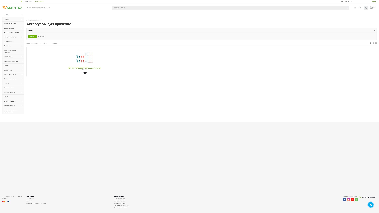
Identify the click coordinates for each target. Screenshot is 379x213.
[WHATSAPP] (356, 199)
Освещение (7, 46)
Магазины (29, 201)
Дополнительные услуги (121, 205)
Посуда (6, 83)
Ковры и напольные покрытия (10, 51)
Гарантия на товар (120, 203)
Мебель (6, 19)
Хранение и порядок (10, 23)
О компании (30, 198)
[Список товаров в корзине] (370, 9)
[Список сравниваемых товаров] (355, 8)
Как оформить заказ (120, 207)
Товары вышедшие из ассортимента (11, 111)
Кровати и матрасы (10, 37)
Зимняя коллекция (9, 101)
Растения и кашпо (9, 105)
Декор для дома (9, 28)
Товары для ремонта (10, 74)
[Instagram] (348, 199)
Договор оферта (119, 198)
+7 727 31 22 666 (27, 1)
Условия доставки (119, 201)
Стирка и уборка (9, 41)
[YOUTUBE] (352, 199)
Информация (119, 196)
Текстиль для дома (10, 79)
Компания (30, 196)
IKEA (7, 14)
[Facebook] (344, 199)
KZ (373, 1)
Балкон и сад (8, 70)
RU (375, 1)
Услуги (6, 96)
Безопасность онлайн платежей (36, 203)
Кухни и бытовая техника (11, 32)
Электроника (8, 56)
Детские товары (9, 87)
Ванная (6, 65)
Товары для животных (11, 61)
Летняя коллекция (9, 92)
